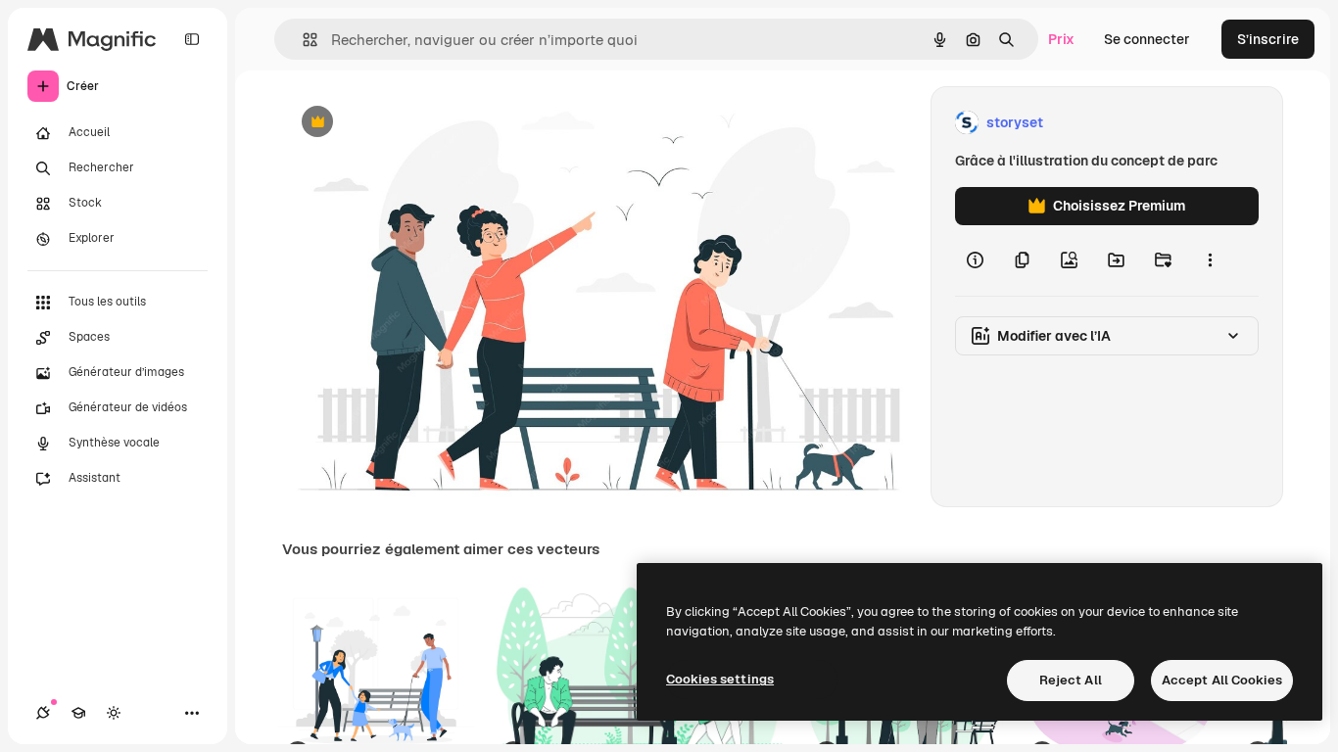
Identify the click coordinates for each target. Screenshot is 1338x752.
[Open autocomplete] (302, 39)
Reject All (1070, 680)
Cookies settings (720, 679)
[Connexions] (43, 712)
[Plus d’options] (1209, 260)
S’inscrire (1268, 39)
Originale (411, 123)
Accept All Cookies (1222, 680)
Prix (1061, 39)
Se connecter (1147, 39)
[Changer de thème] (113, 712)
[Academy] (78, 712)
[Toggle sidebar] (192, 39)
